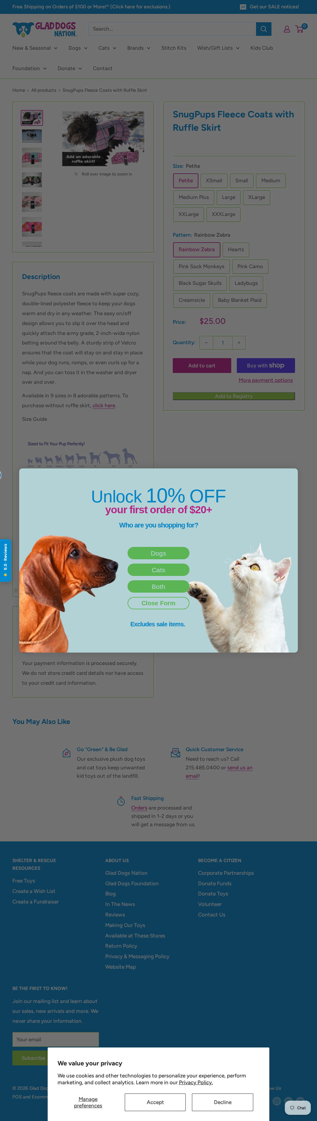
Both (158, 586)
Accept (155, 1102)
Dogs (158, 553)
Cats (158, 569)
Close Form (158, 603)
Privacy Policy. (196, 1082)
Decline (223, 1102)
